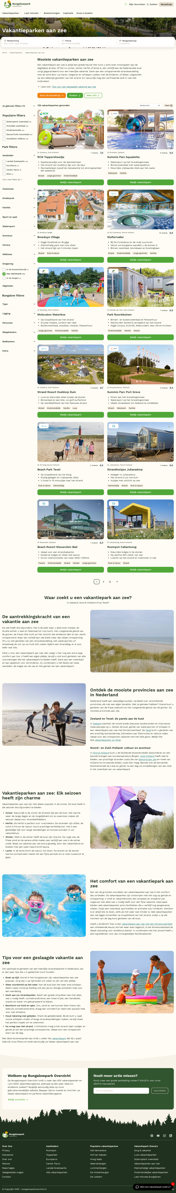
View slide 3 (74, 146)
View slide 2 (70, 146)
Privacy (6, 1150)
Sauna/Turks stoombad (19, 134)
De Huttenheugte (99, 1172)
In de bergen (13, 278)
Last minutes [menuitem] (31, 13)
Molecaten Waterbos (51, 314)
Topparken (51, 1155)
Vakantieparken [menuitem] (10, 13)
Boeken (73, 95)
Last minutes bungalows (147, 1176)
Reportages (8, 1168)
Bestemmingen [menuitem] (52, 13)
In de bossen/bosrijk (17, 269)
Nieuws (6, 1163)
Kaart (167, 105)
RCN (9, 174)
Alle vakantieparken (56, 1172)
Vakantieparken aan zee (147, 1163)
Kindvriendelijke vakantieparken (151, 1172)
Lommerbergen (98, 1168)
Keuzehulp (166, 4)
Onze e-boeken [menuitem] (84, 13)
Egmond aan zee (147, 759)
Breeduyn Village (48, 237)
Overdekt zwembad (17, 126)
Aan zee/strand (15, 274)
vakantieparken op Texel (108, 740)
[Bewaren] (99, 114)
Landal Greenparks (17, 161)
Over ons (7, 1159)
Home (4, 53)
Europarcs (51, 1159)
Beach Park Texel (48, 469)
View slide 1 (67, 146)
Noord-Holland (101, 753)
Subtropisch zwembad (18, 122)
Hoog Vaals (96, 1159)
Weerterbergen (98, 1163)
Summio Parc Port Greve (123, 392)
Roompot (51, 1150)
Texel (148, 730)
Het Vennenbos (98, 1150)
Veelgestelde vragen (13, 1172)
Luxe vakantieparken (145, 1155)
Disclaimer (7, 1155)
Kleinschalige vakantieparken (149, 1168)
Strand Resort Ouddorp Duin (56, 392)
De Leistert (96, 1176)
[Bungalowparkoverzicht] (17, 4)
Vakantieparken (16, 53)
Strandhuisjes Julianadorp (125, 469)
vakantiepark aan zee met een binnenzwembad (147, 924)
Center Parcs (13, 170)
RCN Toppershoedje (50, 157)
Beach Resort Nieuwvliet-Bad (57, 547)
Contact (6, 1176)
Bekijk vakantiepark (70, 182)
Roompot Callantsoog (121, 547)
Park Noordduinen (119, 314)
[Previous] (41, 134)
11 (110, 581)
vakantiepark (59, 1038)
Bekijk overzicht (16, 1099)
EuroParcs (12, 165)
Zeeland (97, 723)
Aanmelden (160, 1090)
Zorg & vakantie (142, 1150)
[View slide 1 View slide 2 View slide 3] (70, 129)
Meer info (92, 95)
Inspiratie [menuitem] (68, 13)
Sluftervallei (115, 237)
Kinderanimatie (15, 130)
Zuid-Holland (147, 756)
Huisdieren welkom (17, 139)
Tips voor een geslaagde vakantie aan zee (74, 86)
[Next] (99, 134)
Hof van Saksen (98, 1155)
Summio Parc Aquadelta (123, 157)
